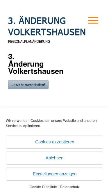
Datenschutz (70, 186)
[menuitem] (88, 27)
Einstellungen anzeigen (54, 173)
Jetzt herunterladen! (28, 84)
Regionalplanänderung (29, 41)
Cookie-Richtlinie (43, 186)
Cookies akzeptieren (54, 141)
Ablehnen (54, 157)
